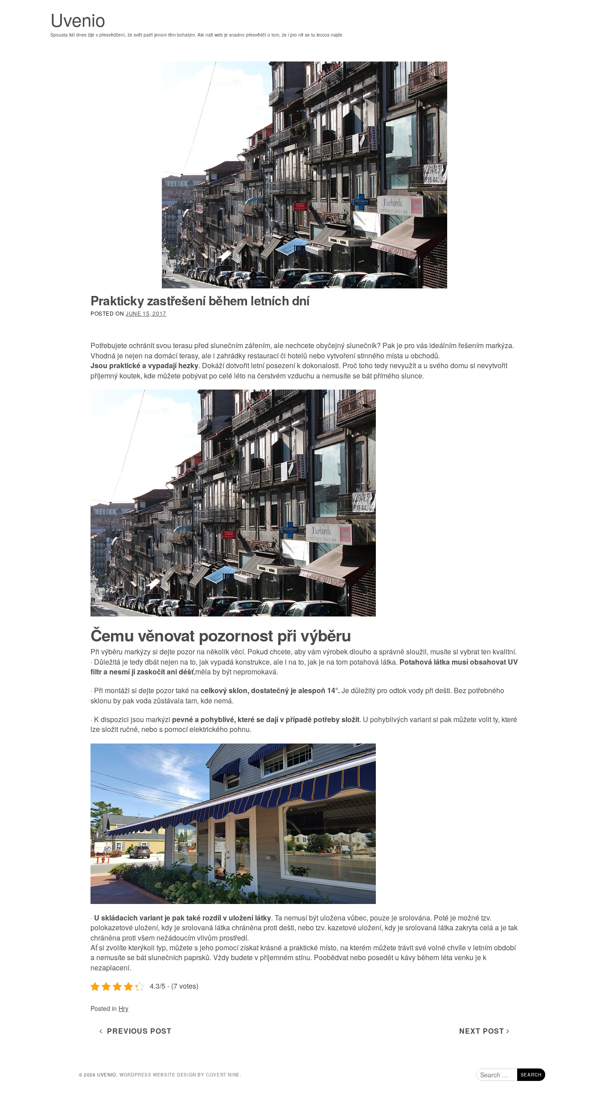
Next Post (482, 1031)
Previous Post (137, 1031)
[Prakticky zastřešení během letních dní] (304, 175)
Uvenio (77, 19)
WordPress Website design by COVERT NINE (179, 1075)
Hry (123, 1008)
